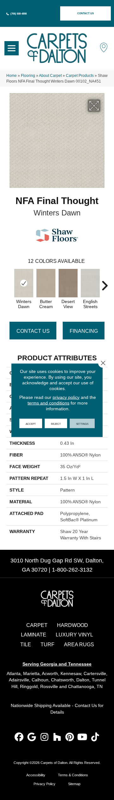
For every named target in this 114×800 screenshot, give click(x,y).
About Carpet (50, 75)
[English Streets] (90, 283)
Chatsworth (62, 679)
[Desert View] (68, 283)
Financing (84, 331)
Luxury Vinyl (74, 634)
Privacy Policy (44, 784)
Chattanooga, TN (85, 686)
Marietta (31, 673)
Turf (47, 644)
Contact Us (33, 331)
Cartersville (95, 673)
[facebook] (19, 737)
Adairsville (19, 679)
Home (11, 75)
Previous (9, 282)
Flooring (28, 75)
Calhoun (40, 679)
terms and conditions (48, 402)
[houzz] (57, 737)
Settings (82, 423)
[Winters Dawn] (24, 283)
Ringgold (29, 686)
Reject (56, 423)
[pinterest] (69, 737)
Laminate (33, 634)
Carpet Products (80, 75)
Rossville (49, 686)
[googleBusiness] (31, 737)
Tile (25, 644)
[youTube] (82, 737)
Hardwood (72, 625)
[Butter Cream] (46, 283)
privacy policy (66, 397)
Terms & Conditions (73, 775)
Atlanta (14, 673)
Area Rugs (79, 644)
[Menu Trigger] (11, 48)
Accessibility (35, 775)
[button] (85, 13)
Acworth (50, 673)
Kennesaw (70, 673)
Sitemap (74, 784)
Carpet (37, 625)
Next (104, 282)
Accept (31, 423)
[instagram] (44, 737)
